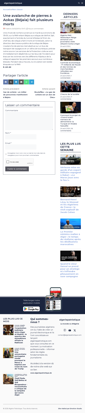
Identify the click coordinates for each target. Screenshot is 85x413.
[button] (79, 3)
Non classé (17, 9)
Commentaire (11, 110)
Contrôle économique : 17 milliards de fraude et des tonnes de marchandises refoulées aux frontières (70, 68)
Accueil (6, 9)
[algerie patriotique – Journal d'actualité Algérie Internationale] (13, 3)
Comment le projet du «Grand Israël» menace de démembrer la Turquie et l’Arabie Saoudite (70, 120)
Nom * (8, 133)
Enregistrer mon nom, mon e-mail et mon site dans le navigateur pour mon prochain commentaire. (26, 154)
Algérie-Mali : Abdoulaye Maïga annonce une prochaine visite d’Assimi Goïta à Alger (70, 39)
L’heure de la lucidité (69, 94)
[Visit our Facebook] (64, 330)
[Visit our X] (74, 330)
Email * (8, 143)
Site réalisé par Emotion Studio (70, 408)
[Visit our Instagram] (69, 330)
